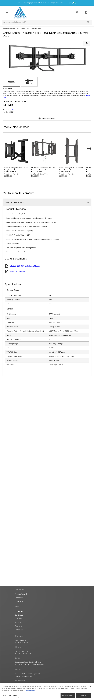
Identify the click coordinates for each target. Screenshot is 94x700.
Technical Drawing (17, 271)
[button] (7, 12)
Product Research (9, 29)
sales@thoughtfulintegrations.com (31, 662)
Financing (18, 626)
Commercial (19, 601)
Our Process (19, 611)
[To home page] (19, 12)
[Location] (77, 12)
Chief (13, 110)
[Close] (90, 686)
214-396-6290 (24, 651)
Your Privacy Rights (10, 695)
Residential (19, 598)
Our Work (18, 619)
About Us (18, 622)
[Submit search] (88, 22)
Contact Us (18, 630)
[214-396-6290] (86, 12)
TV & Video (21, 29)
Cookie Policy (30, 691)
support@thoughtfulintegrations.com (33, 664)
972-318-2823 (26, 653)
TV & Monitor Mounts (34, 29)
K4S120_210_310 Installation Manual (25, 266)
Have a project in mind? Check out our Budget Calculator (43, 3)
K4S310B (12, 112)
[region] (47, 691)
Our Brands (19, 615)
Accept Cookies (67, 695)
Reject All (83, 695)
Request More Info (48, 118)
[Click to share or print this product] (86, 43)
